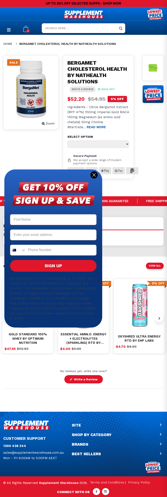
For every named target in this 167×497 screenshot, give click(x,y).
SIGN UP (53, 266)
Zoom (50, 123)
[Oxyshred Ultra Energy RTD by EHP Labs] (139, 305)
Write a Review (88, 380)
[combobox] (18, 250)
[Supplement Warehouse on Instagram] (105, 491)
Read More (96, 127)
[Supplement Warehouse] (83, 14)
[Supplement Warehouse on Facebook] (96, 491)
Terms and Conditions (107, 482)
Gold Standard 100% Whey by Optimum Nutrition (28, 338)
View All (155, 265)
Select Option (80, 136)
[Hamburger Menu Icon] (9, 29)
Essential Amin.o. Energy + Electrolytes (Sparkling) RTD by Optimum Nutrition (83, 338)
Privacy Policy (139, 482)
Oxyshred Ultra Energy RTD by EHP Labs (139, 338)
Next (159, 318)
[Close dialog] (94, 175)
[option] (139, 305)
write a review (83, 89)
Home (7, 43)
